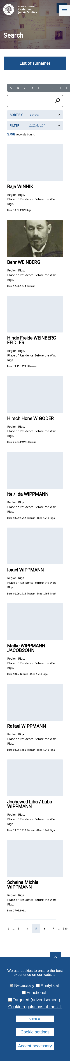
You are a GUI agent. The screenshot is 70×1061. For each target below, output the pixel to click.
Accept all (35, 1018)
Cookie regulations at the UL (35, 1006)
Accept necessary (35, 1045)
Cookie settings (35, 1032)
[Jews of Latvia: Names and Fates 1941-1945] (19, 9)
